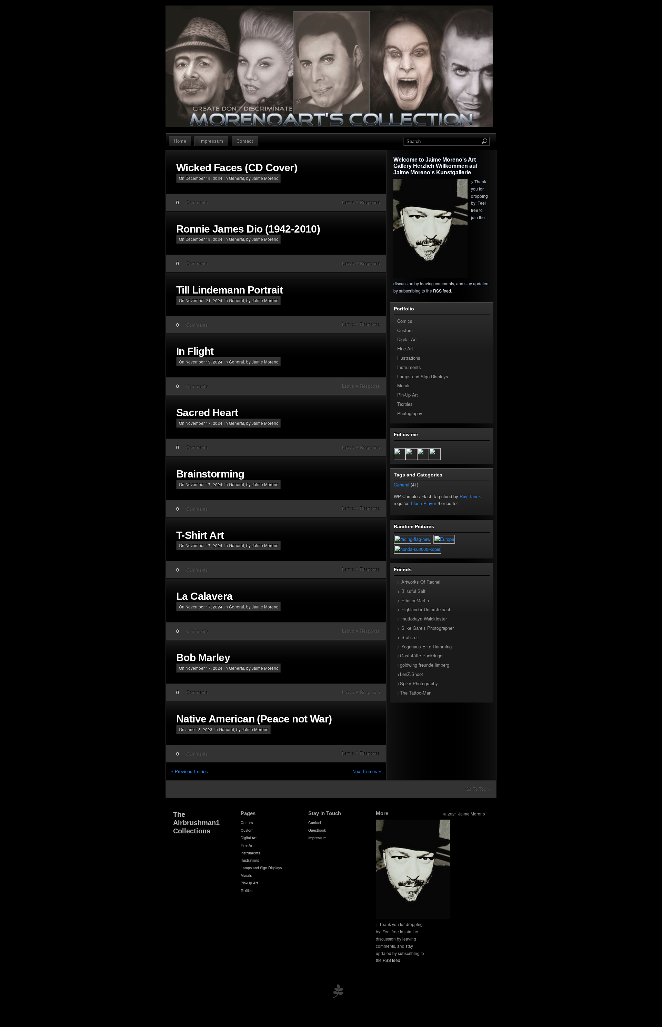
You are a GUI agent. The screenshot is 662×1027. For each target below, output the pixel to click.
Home (180, 141)
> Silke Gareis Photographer (425, 628)
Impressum (211, 141)
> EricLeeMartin (413, 600)
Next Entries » (366, 771)
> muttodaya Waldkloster (422, 618)
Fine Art (405, 348)
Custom (405, 330)
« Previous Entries (189, 771)
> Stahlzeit (408, 637)
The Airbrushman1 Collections (196, 823)
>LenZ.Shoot (410, 674)
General (236, 178)
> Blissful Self (411, 591)
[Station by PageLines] (338, 992)
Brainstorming (210, 474)
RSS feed (442, 291)
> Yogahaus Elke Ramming (424, 646)
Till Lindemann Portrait (229, 290)
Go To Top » (477, 788)
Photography (409, 413)
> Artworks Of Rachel (418, 581)
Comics (404, 321)
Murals (404, 385)
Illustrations (408, 358)
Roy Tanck (470, 496)
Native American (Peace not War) (254, 719)
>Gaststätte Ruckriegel (420, 655)
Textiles (405, 404)
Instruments (409, 367)
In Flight (195, 351)
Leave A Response (361, 202)
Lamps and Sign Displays (422, 376)
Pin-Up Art (407, 394)
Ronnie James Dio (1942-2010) (248, 229)
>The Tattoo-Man (414, 692)
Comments (197, 202)
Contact (245, 141)
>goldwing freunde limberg (423, 664)
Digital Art (407, 339)
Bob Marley (203, 657)
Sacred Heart (207, 412)
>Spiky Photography (417, 683)
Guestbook (317, 830)
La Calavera (204, 596)
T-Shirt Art (200, 535)
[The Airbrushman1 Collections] (329, 125)
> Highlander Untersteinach (424, 609)
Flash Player (423, 503)
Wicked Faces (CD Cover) (236, 167)
